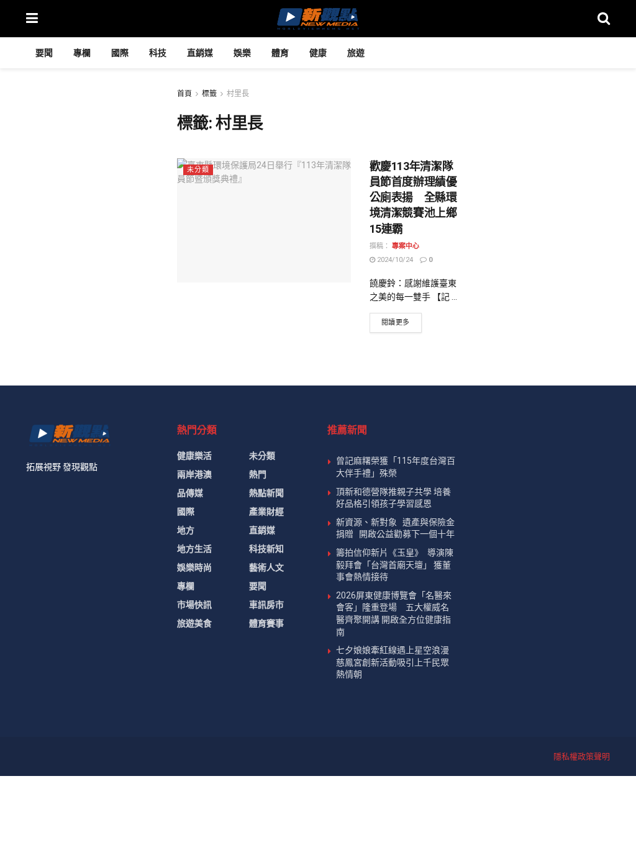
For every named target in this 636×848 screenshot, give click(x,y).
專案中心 (405, 246)
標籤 (209, 93)
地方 (185, 530)
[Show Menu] (32, 18)
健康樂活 (194, 456)
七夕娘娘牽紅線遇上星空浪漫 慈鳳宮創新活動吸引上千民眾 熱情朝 (397, 662)
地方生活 (194, 549)
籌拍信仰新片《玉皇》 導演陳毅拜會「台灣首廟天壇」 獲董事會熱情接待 (394, 565)
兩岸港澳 (194, 474)
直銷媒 (200, 53)
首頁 (184, 93)
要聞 (44, 53)
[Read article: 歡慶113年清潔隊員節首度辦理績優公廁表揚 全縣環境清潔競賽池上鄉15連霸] (264, 220)
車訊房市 (266, 605)
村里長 (238, 93)
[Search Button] (603, 18)
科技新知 (266, 549)
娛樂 (242, 53)
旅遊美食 (194, 623)
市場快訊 (194, 605)
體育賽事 (266, 623)
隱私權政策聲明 (581, 756)
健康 (318, 53)
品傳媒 (190, 493)
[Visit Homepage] (317, 18)
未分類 (198, 170)
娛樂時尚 (194, 567)
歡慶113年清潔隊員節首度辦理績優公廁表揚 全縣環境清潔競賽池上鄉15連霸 (413, 197)
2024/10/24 (394, 260)
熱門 (257, 474)
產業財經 (266, 511)
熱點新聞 (266, 493)
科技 (157, 53)
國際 (120, 53)
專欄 (82, 53)
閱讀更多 (401, 322)
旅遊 (356, 53)
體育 (280, 53)
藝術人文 (266, 567)
